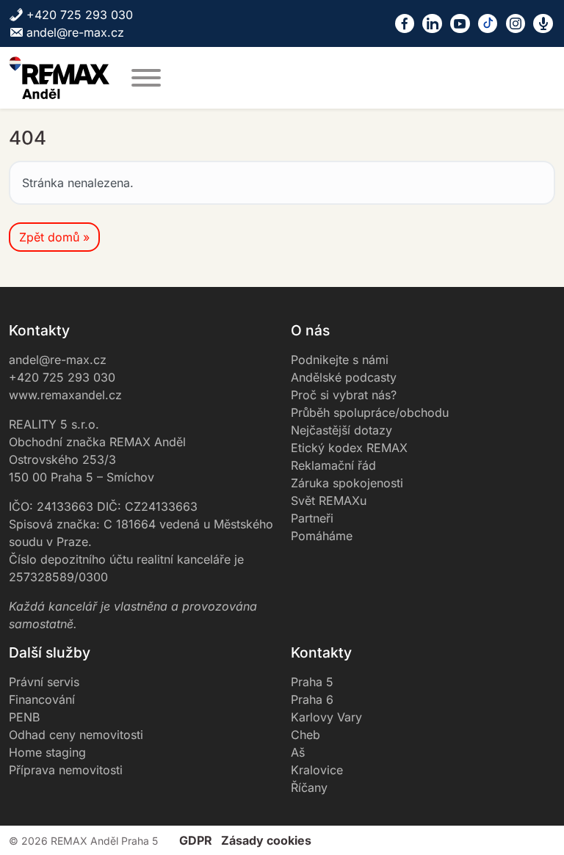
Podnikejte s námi (339, 359)
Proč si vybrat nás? (344, 395)
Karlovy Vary (326, 717)
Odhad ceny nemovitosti (76, 734)
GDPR (195, 840)
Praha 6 (312, 699)
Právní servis (44, 681)
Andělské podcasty (344, 377)
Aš (298, 752)
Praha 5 (312, 681)
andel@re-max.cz (75, 32)
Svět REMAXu (328, 500)
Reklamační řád (333, 465)
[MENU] (146, 78)
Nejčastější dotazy (341, 430)
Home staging (47, 752)
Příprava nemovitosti (66, 770)
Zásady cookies (266, 840)
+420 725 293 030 (79, 14)
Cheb (305, 734)
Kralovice (317, 770)
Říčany (309, 787)
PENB (24, 717)
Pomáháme (321, 535)
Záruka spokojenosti (347, 483)
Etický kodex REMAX (349, 447)
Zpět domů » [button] (54, 237)
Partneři (312, 518)
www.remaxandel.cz (65, 395)
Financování (42, 699)
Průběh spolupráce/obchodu (370, 412)
